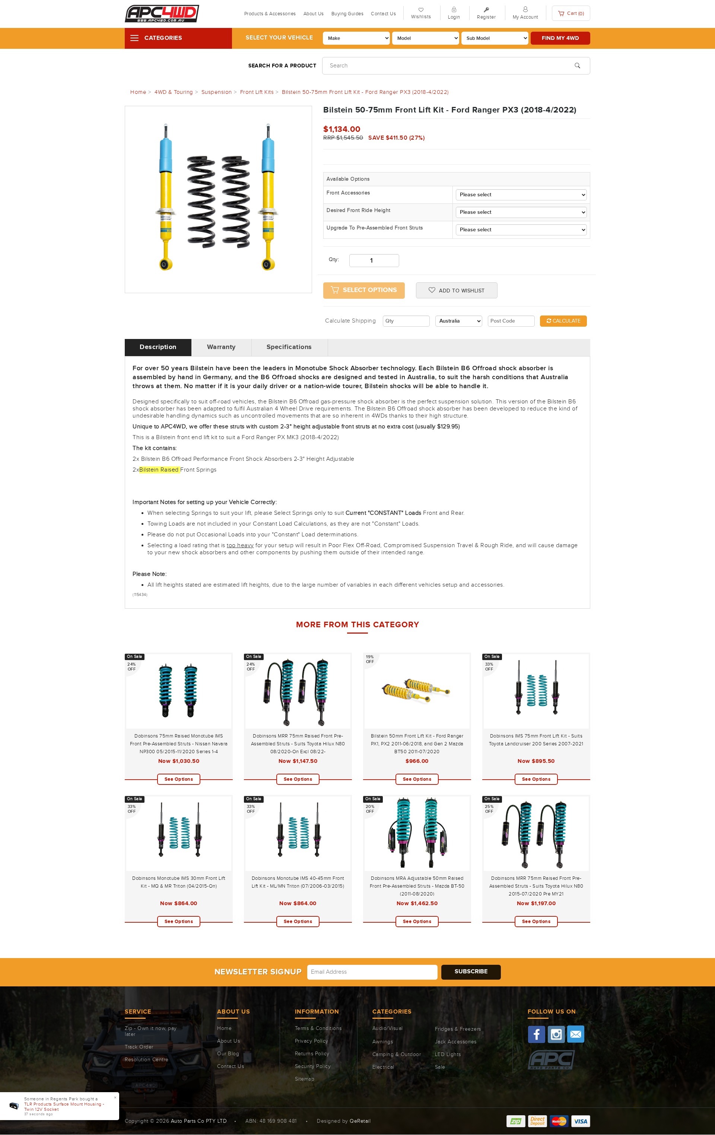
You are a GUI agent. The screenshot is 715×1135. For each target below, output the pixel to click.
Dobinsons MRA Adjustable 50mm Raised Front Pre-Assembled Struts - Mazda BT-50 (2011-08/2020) (417, 886)
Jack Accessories (456, 1042)
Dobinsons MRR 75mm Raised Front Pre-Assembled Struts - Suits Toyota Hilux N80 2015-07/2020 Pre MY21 (536, 886)
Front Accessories (348, 193)
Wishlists (421, 17)
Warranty (221, 347)
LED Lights (448, 1055)
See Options (179, 779)
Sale (440, 1067)
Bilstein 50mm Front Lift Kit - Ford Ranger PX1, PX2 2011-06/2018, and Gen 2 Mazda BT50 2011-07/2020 (417, 744)
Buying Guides (347, 14)
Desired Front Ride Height (359, 210)
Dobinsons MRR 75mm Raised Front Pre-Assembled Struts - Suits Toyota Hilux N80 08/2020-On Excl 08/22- (298, 744)
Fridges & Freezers (458, 1029)
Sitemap (305, 1079)
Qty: (333, 260)
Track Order (139, 1047)
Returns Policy (312, 1054)
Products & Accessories (270, 14)
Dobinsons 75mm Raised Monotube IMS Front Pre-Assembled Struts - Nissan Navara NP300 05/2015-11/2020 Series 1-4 (179, 744)
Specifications (289, 347)
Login (454, 17)
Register (486, 17)
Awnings (382, 1042)
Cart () (575, 13)
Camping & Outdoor (396, 1055)
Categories (163, 38)
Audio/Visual (387, 1028)
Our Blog (228, 1054)
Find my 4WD (560, 38)
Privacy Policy (311, 1041)
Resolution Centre (147, 1060)
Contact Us (383, 14)
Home (224, 1028)
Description (158, 347)
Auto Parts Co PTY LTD (199, 1121)
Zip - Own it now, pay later (151, 1031)
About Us (314, 14)
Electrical (383, 1067)
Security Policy (313, 1066)
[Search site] (577, 65)
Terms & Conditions (318, 1028)
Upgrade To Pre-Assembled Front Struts (375, 228)
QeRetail (360, 1121)
